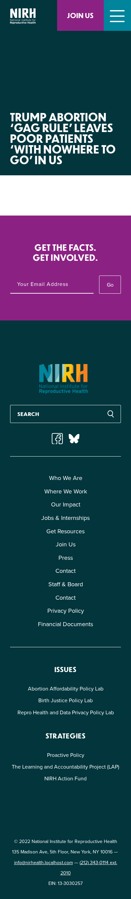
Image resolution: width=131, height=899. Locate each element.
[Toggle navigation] (117, 15)
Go (110, 285)
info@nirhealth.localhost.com (43, 862)
